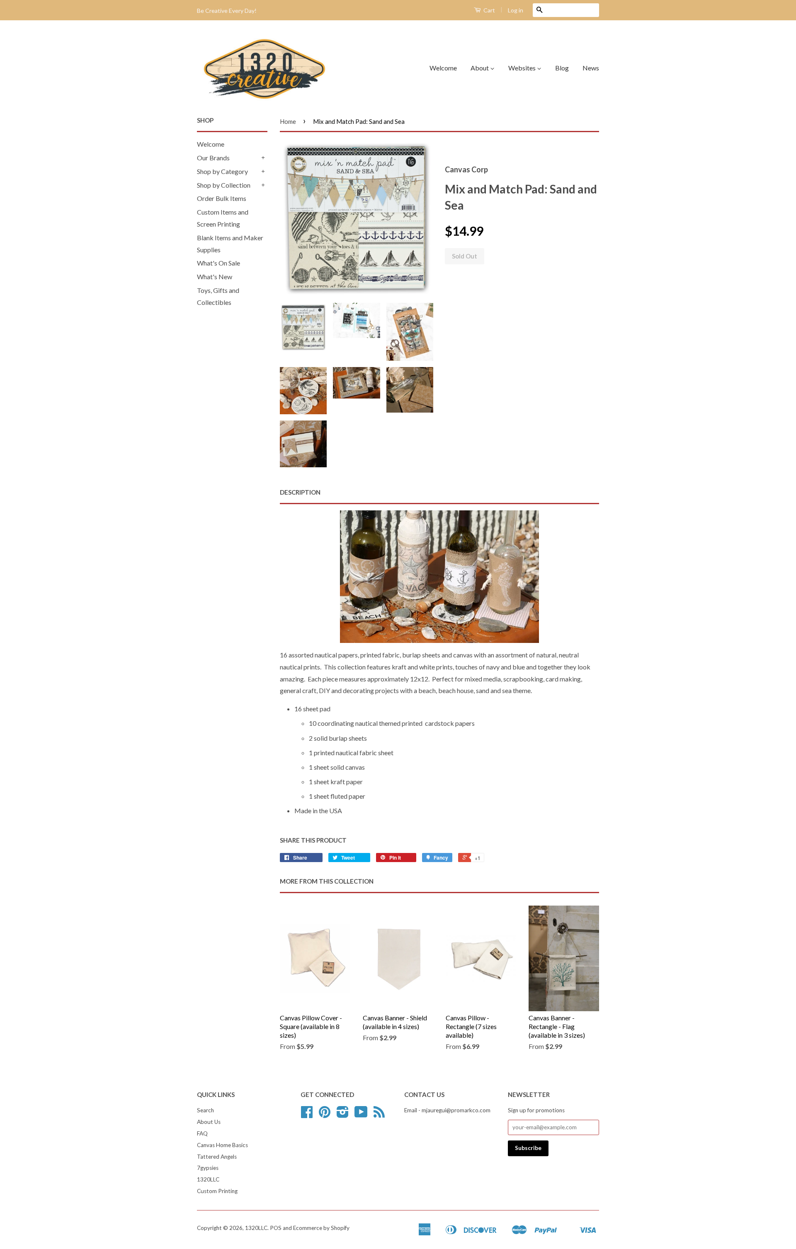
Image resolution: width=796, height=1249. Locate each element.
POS (276, 1228)
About (480, 68)
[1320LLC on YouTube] (361, 1114)
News (590, 68)
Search (205, 1110)
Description (300, 492)
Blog (562, 68)
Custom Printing (217, 1191)
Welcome (443, 68)
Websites (522, 68)
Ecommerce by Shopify (321, 1228)
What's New (214, 276)
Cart (488, 10)
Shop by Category (222, 171)
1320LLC (208, 1179)
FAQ (202, 1133)
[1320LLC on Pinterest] (324, 1114)
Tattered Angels (217, 1156)
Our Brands (213, 158)
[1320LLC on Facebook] (307, 1114)
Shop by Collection (223, 185)
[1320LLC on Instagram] (342, 1114)
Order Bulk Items (221, 198)
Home (288, 121)
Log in (515, 10)
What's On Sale (218, 263)
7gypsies (207, 1167)
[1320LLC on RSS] (379, 1114)
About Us (209, 1122)
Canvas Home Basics (222, 1145)
